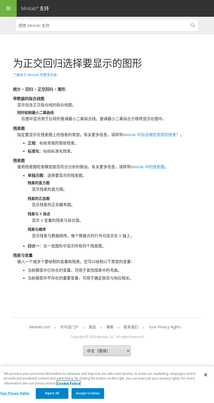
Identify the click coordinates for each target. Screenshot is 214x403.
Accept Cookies (88, 393)
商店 (92, 326)
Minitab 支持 (35, 8)
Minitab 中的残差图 (147, 166)
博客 (110, 326)
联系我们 (131, 326)
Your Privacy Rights (14, 393)
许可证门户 (69, 326)
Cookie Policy (68, 383)
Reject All (52, 393)
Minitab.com (39, 326)
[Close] (205, 375)
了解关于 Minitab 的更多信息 (35, 74)
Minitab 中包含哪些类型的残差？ (151, 134)
